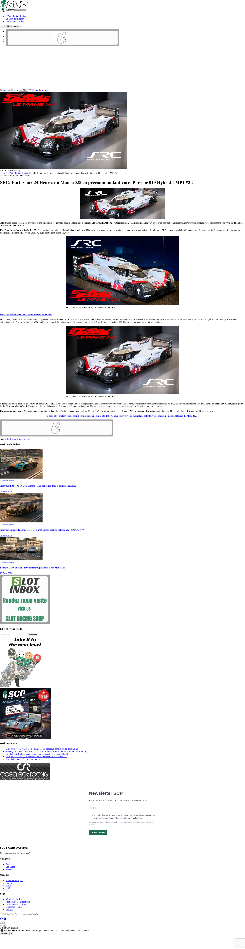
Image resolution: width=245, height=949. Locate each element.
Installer (4, 933)
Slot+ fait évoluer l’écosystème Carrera (23, 759)
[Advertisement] (122, 68)
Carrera (9, 883)
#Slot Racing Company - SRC (18, 439)
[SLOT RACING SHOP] (62, 45)
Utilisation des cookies (16, 904)
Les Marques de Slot (15, 21)
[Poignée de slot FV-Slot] (25, 686)
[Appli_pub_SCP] (25, 738)
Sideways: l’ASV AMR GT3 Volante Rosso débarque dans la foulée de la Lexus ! (42, 749)
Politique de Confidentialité (18, 902)
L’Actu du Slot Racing (16, 16)
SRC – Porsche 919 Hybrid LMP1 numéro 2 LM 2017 (26, 314)
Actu (8, 864)
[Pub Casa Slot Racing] (25, 779)
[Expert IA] (1, 925)
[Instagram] (4, 919)
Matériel (9, 869)
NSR (8, 888)
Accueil (3, 173)
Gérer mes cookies (14, 907)
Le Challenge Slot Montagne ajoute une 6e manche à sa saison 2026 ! (37, 754)
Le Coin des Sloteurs (15, 19)
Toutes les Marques (14, 880)
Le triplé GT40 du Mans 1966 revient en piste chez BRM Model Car (36, 756)
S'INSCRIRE (98, 832)
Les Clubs (10, 867)
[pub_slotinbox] (25, 623)
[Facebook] (1, 919)
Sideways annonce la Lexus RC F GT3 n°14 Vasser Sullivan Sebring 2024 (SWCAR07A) (46, 751)
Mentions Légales (14, 899)
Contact (9, 909)
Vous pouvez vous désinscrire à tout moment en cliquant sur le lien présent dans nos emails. (121, 823)
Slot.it (8, 885)
